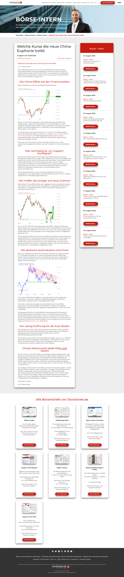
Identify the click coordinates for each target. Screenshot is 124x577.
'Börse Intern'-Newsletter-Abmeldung (28, 556)
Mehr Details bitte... (29, 444)
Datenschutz (65, 559)
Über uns (53, 559)
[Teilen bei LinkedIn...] (68, 551)
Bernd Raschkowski (31, 431)
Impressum (74, 559)
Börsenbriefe (45, 559)
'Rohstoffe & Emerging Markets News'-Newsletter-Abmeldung (61, 556)
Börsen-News (30, 35)
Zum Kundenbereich (107, 2)
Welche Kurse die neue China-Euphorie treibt (66, 35)
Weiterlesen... (91, 69)
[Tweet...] (56, 551)
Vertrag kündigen (85, 559)
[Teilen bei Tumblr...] (62, 551)
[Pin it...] (65, 551)
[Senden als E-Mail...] (71, 551)
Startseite (19, 35)
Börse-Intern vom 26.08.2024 (36, 321)
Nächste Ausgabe (24, 58)
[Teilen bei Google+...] (59, 551)
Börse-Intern (42, 35)
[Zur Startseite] (16, 3)
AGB (58, 559)
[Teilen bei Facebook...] (53, 551)
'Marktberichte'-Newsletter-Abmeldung (95, 556)
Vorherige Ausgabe (64, 58)
